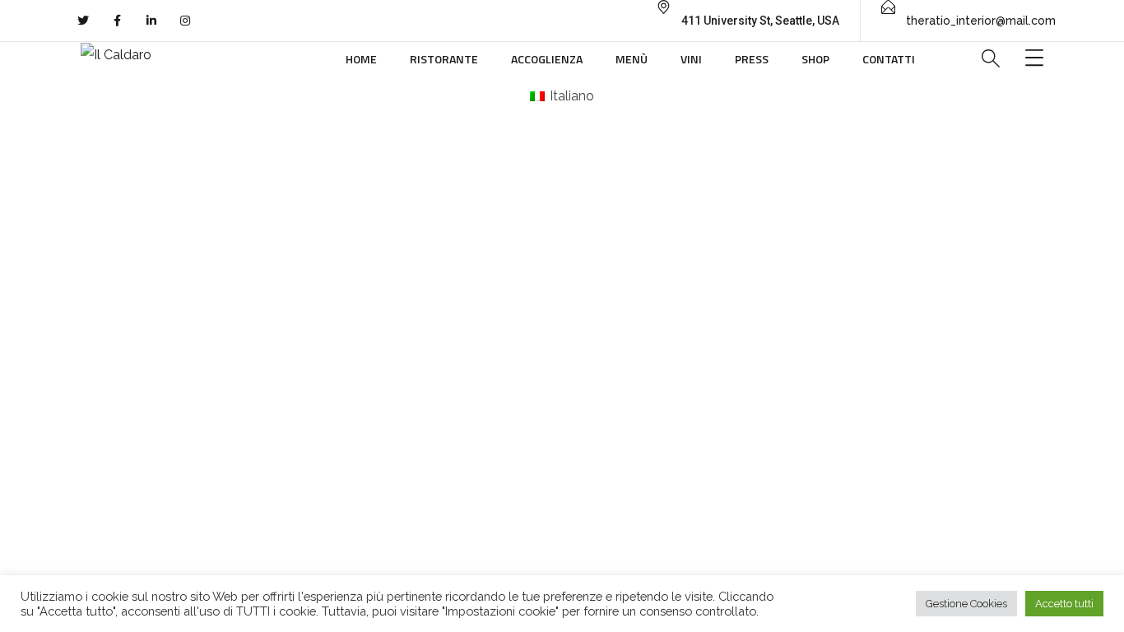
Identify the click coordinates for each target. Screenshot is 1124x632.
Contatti (888, 58)
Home (361, 58)
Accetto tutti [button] (1064, 603)
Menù (631, 58)
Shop (815, 58)
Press (752, 58)
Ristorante (444, 58)
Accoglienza (547, 58)
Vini (691, 58)
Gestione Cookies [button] (966, 603)
